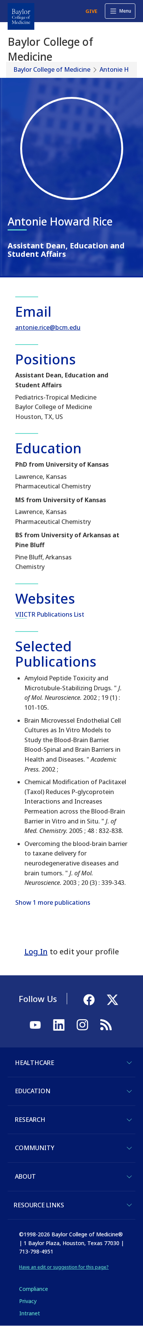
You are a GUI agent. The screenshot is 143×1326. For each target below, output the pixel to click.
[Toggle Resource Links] (129, 1205)
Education (32, 1091)
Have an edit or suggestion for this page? (64, 1267)
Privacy (28, 1301)
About (25, 1176)
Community (34, 1148)
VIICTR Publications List (49, 614)
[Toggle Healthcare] (129, 1063)
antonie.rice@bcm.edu (47, 327)
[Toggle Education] (129, 1091)
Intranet (29, 1313)
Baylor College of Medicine (52, 69)
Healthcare (34, 1063)
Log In (36, 951)
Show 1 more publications (52, 902)
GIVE (91, 11)
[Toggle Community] (129, 1148)
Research (30, 1119)
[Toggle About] (129, 1177)
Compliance (33, 1288)
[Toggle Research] (129, 1120)
